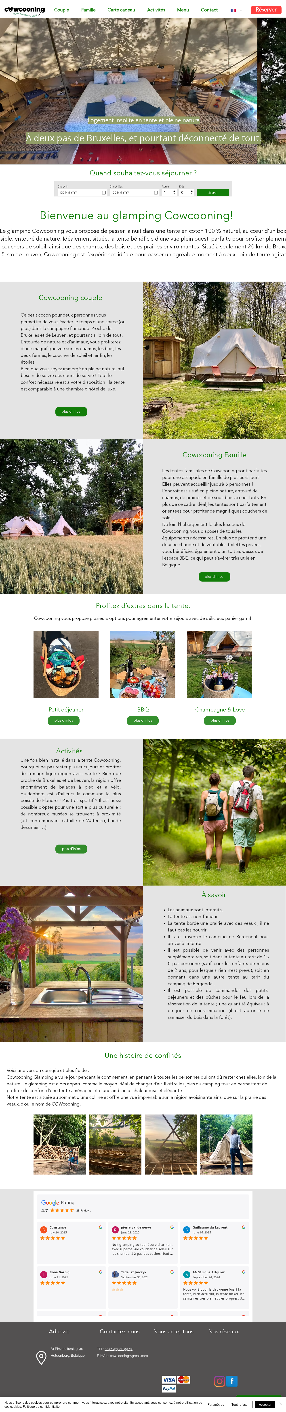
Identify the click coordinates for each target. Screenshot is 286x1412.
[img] (169, 1380)
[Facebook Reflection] (232, 1381)
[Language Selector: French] (236, 10)
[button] (60, 1145)
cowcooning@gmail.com (129, 1356)
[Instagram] (219, 1381)
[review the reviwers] (100, 1228)
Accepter (265, 1404)
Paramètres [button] (216, 1404)
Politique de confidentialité (41, 1406)
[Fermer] (280, 1404)
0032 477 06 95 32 (118, 1349)
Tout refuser (240, 1404)
